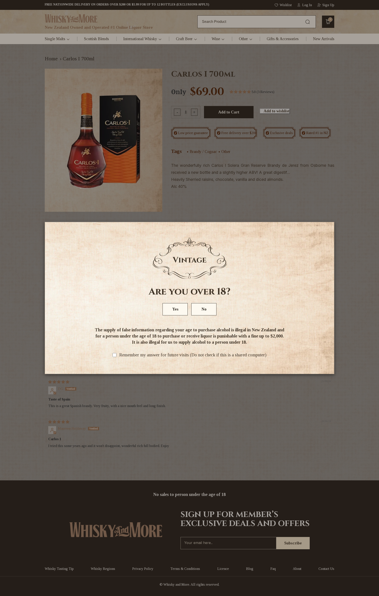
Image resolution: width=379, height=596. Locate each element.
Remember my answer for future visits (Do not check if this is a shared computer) (192, 355)
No (204, 309)
